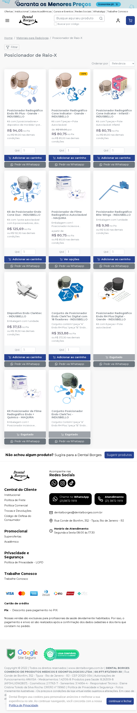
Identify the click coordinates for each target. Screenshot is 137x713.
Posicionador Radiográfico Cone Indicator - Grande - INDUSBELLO (69, 113)
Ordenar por (100, 63)
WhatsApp (99, 11)
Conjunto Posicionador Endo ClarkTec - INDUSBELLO (67, 414)
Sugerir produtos (119, 455)
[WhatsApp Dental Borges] (53, 482)
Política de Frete (15, 500)
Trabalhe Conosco (117, 11)
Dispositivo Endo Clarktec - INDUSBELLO (24, 315)
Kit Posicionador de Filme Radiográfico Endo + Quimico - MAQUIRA (24, 414)
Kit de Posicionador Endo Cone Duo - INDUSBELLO (24, 213)
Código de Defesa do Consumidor (17, 518)
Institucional (22, 11)
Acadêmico (11, 541)
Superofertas (12, 536)
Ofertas (8, 11)
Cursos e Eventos (63, 11)
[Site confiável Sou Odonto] (61, 654)
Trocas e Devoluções (17, 510)
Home (8, 38)
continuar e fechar (120, 701)
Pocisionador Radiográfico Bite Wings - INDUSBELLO (114, 213)
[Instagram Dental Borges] (62, 482)
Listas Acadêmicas (41, 11)
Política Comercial (16, 505)
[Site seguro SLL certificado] (22, 654)
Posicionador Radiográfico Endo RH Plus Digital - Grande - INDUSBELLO (114, 316)
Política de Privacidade (23, 705)
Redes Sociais (83, 11)
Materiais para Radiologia (32, 38)
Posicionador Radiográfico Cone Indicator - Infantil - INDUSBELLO (114, 113)
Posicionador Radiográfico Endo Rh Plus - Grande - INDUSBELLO (25, 113)
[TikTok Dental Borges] (71, 482)
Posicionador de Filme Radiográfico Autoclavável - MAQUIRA (69, 215)
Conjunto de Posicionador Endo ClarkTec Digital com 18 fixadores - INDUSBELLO (69, 316)
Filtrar (14, 47)
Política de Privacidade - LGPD (23, 562)
